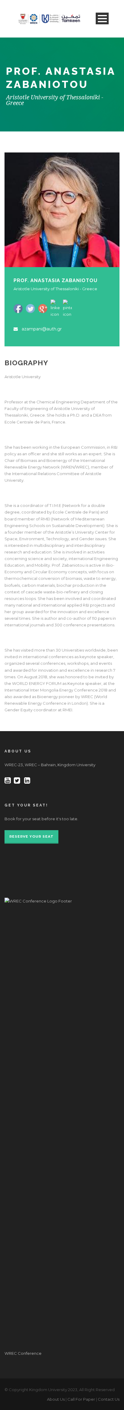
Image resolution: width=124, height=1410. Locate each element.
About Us (56, 1399)
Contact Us (108, 1399)
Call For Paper (81, 1399)
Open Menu (102, 18)
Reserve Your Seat (31, 836)
